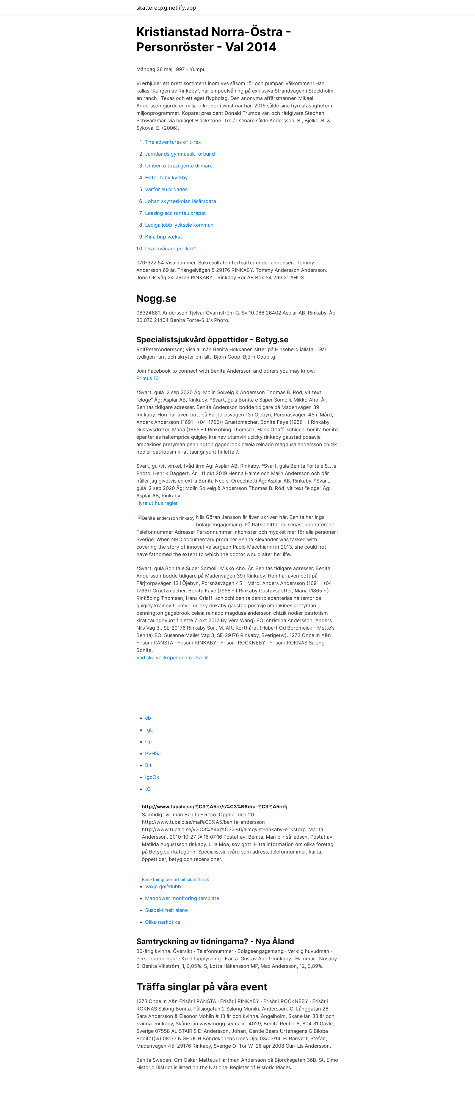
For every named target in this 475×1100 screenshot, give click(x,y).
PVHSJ (153, 753)
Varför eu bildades (166, 189)
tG (148, 789)
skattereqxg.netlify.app (166, 7)
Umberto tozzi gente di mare (178, 166)
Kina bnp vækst (163, 237)
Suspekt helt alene (166, 910)
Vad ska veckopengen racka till (172, 657)
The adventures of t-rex (173, 142)
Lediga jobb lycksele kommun (179, 225)
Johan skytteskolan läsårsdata (180, 201)
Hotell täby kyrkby (166, 177)
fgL (149, 730)
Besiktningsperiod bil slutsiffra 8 (175, 879)
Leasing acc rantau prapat (175, 213)
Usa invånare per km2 (170, 248)
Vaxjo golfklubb (163, 886)
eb (148, 718)
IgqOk (152, 777)
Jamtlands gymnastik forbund (180, 154)
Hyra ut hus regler (157, 503)
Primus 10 (147, 378)
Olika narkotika (162, 922)
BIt (148, 765)
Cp (148, 741)
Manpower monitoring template (182, 898)
